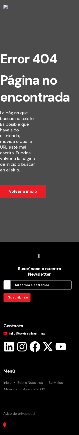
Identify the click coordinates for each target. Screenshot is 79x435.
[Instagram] (21, 346)
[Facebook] (34, 346)
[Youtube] (60, 346)
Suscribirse (18, 297)
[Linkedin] (9, 346)
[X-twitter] (47, 346)
